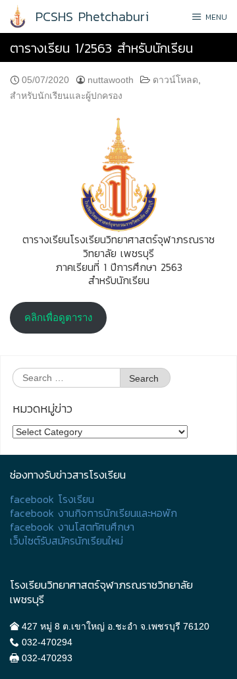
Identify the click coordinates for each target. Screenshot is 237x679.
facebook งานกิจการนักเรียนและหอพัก (93, 513)
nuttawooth (111, 79)
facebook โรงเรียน (52, 499)
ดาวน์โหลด (175, 79)
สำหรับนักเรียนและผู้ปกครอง (66, 95)
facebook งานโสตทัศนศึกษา (72, 527)
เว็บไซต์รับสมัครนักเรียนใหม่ (66, 540)
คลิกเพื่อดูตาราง (58, 317)
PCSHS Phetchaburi (92, 16)
